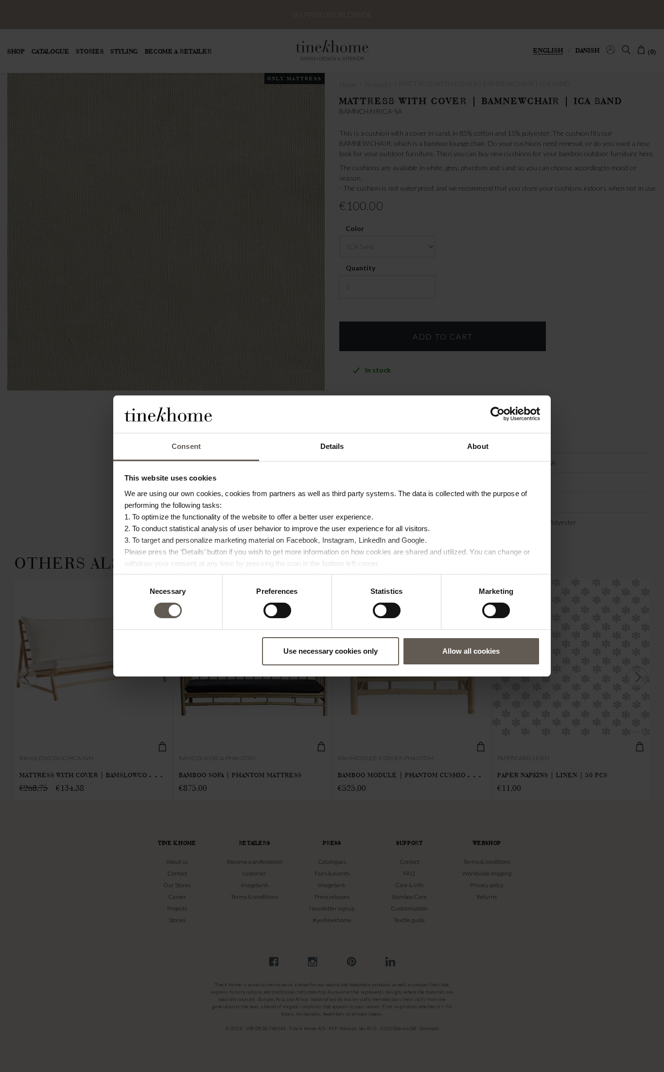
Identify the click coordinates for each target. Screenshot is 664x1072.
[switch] (277, 610)
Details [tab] (332, 446)
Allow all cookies (471, 651)
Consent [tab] (186, 446)
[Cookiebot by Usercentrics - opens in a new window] (497, 414)
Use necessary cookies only (330, 651)
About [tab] (478, 446)
